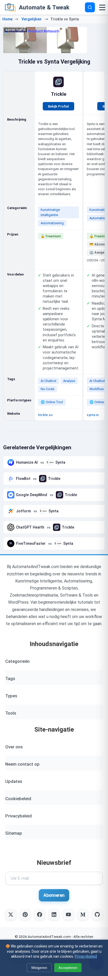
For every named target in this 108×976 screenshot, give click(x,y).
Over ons (14, 746)
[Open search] (90, 7)
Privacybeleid (18, 815)
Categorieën (17, 661)
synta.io (93, 415)
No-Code (47, 389)
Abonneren (54, 895)
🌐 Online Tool (52, 402)
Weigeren (39, 968)
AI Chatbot (48, 381)
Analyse (69, 381)
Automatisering (52, 223)
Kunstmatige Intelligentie (50, 212)
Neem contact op (22, 764)
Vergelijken (31, 19)
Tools (10, 713)
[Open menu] (102, 7)
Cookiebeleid (18, 798)
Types (11, 695)
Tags (10, 678)
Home (7, 19)
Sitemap (13, 833)
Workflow (96, 389)
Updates (13, 781)
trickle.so (45, 415)
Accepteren (67, 968)
